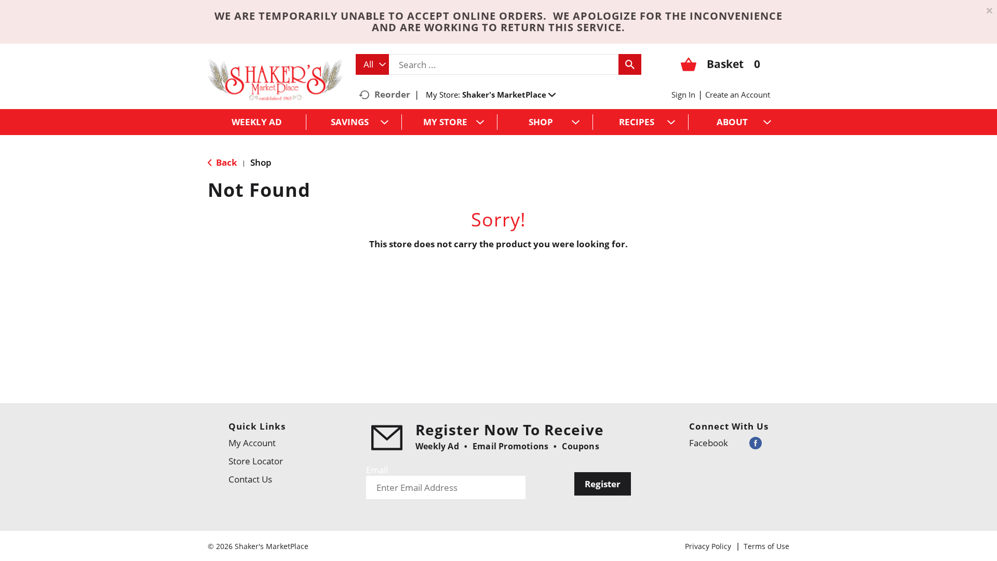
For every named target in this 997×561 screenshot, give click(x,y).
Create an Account (737, 94)
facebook (708, 443)
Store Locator (255, 461)
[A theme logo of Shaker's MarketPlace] (275, 79)
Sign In (683, 94)
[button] (509, 94)
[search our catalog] (629, 64)
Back (225, 162)
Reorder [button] (392, 94)
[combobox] (372, 64)
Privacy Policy (708, 546)
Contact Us (250, 479)
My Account (252, 443)
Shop (261, 162)
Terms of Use (766, 546)
